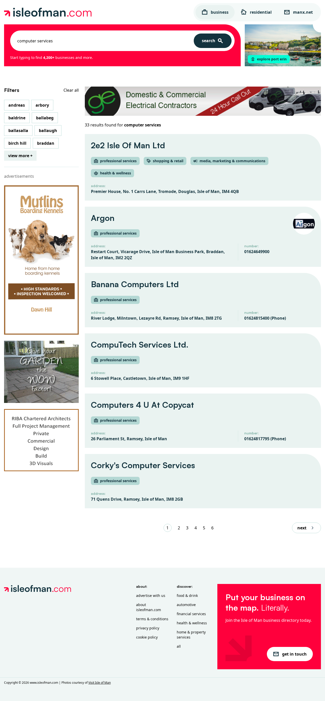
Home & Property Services (191, 635)
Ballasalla (18, 130)
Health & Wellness (192, 623)
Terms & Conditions (152, 618)
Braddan (45, 143)
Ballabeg (45, 118)
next (301, 528)
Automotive (186, 604)
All (179, 646)
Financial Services (191, 613)
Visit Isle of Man (99, 682)
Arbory (42, 105)
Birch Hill (17, 143)
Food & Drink (187, 595)
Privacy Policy (147, 628)
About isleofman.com (148, 607)
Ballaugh (48, 130)
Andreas (16, 105)
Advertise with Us (150, 595)
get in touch (294, 654)
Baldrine (16, 118)
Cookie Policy (147, 637)
